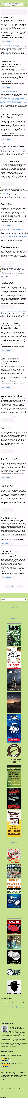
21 (8, 1007)
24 (20, 1007)
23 (16, 1007)
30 (16, 1009)
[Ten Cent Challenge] (14, 957)
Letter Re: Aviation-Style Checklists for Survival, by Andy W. (11, 361)
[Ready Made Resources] (14, 635)
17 (20, 1006)
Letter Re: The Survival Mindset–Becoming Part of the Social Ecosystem (11, 325)
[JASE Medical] (14, 942)
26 (1, 1009)
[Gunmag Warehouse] (14, 798)
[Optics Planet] (14, 972)
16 (16, 1006)
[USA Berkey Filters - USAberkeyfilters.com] (14, 871)
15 (12, 1006)
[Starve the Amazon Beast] (14, 856)
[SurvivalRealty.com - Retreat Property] (14, 886)
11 (23, 1005)
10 (20, 1005)
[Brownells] (14, 823)
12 (1, 1006)
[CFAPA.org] (14, 987)
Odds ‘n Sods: (6, 204)
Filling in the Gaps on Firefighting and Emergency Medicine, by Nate (12, 64)
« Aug (2, 1011)
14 (18, 586)
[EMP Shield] (14, 901)
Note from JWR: (7, 17)
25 (23, 1007)
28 (8, 1009)
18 (23, 1006)
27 (5, 1009)
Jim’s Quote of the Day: (10, 247)
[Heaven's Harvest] (14, 658)
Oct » (5, 1011)
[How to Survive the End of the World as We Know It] (14, 776)
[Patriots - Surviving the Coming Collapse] (14, 680)
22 (12, 1007)
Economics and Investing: (11, 161)
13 (5, 1006)
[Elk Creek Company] (14, 754)
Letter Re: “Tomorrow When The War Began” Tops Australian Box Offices (12, 553)
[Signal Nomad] (14, 702)
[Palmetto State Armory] (14, 728)
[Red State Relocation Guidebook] (14, 927)
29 (12, 1009)
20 (5, 1007)
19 (1, 1007)
